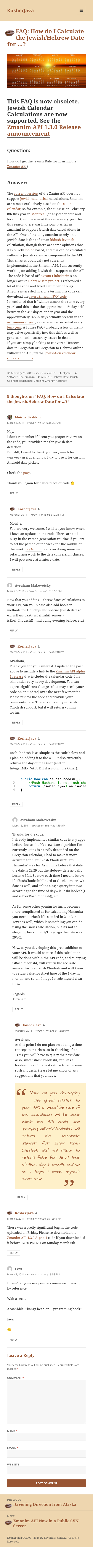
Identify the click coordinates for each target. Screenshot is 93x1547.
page (26, 473)
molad (29, 250)
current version (26, 193)
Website (13, 1464)
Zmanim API (17, 166)
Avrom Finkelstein (54, 276)
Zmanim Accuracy (56, 381)
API (43, 377)
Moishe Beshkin (28, 417)
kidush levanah (62, 240)
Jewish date (26, 381)
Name (12, 1431)
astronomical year (21, 322)
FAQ (48, 377)
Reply (14, 493)
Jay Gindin (34, 549)
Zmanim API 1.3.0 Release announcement (44, 130)
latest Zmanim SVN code (48, 296)
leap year (14, 327)
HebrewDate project (43, 281)
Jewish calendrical (34, 198)
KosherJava (20, 10)
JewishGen (53, 353)
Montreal (38, 214)
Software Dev (15, 377)
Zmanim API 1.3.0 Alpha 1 (27, 1237)
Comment (15, 1378)
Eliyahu (67, 373)
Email (12, 1448)
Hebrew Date (61, 377)
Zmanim (30, 377)
